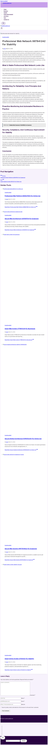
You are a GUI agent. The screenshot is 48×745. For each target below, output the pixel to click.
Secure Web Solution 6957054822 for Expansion (21, 549)
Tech (5, 18)
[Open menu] (1, 28)
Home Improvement (8, 14)
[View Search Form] (3, 23)
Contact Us (6, 19)
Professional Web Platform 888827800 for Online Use (22, 196)
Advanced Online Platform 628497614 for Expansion (12, 176)
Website (23, 704)
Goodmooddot (5, 37)
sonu (5, 48)
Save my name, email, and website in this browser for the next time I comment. (20, 707)
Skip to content (3, 1)
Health (5, 13)
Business (6, 11)
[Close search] (2, 737)
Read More (20, 207)
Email (23, 701)
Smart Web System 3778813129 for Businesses (20, 329)
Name (23, 698)
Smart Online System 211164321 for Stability (19, 659)
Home (5, 9)
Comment (32, 695)
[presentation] (25, 189)
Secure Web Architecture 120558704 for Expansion (22, 219)
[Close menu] (0, 723)
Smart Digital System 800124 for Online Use (10, 180)
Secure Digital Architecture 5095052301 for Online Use (23, 439)
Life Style (6, 16)
